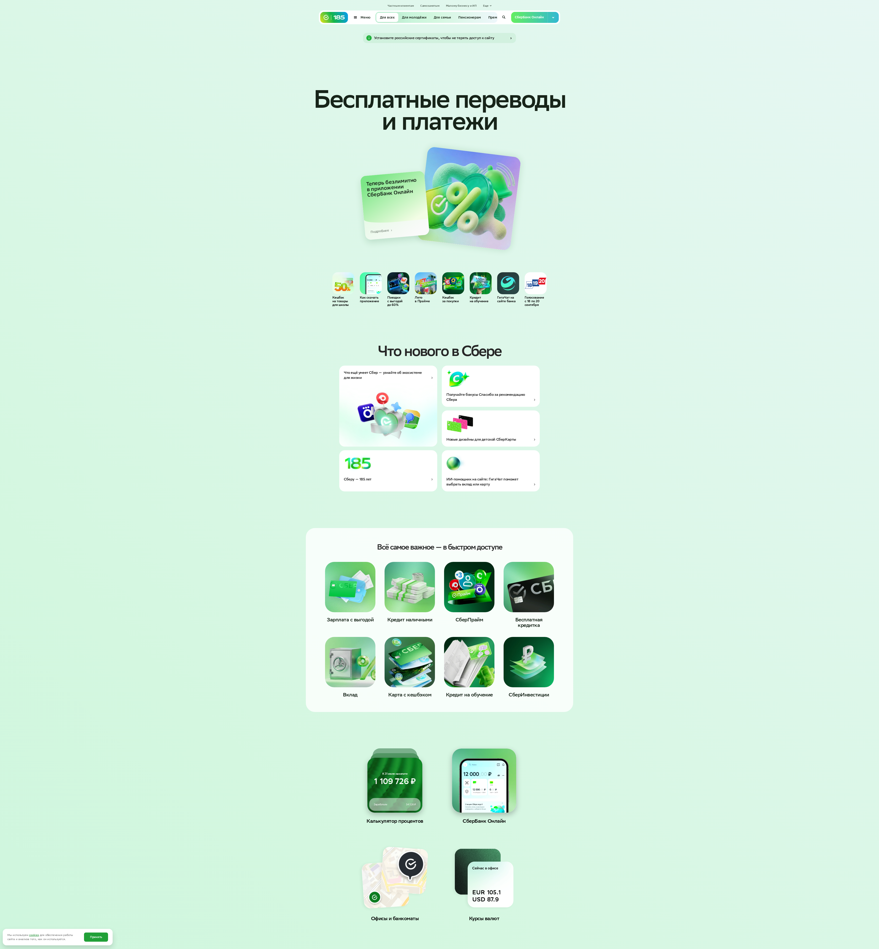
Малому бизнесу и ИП (461, 5)
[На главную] (334, 17)
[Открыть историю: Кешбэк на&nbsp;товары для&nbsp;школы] (343, 283)
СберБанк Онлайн (484, 821)
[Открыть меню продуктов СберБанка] (553, 17)
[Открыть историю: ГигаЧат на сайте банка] (508, 283)
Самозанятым (430, 5)
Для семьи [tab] (442, 17)
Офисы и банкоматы (395, 918)
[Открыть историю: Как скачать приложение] (371, 283)
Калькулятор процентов (394, 821)
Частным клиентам (401, 5)
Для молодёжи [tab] (414, 17)
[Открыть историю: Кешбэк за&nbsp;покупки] (453, 283)
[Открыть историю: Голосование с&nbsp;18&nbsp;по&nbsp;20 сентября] (536, 283)
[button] (487, 6)
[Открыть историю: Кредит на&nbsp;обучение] (481, 283)
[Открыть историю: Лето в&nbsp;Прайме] (426, 283)
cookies (34, 935)
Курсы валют (484, 918)
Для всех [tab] (387, 17)
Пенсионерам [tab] (469, 17)
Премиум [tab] (496, 17)
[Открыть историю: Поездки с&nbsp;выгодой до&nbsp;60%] (398, 283)
